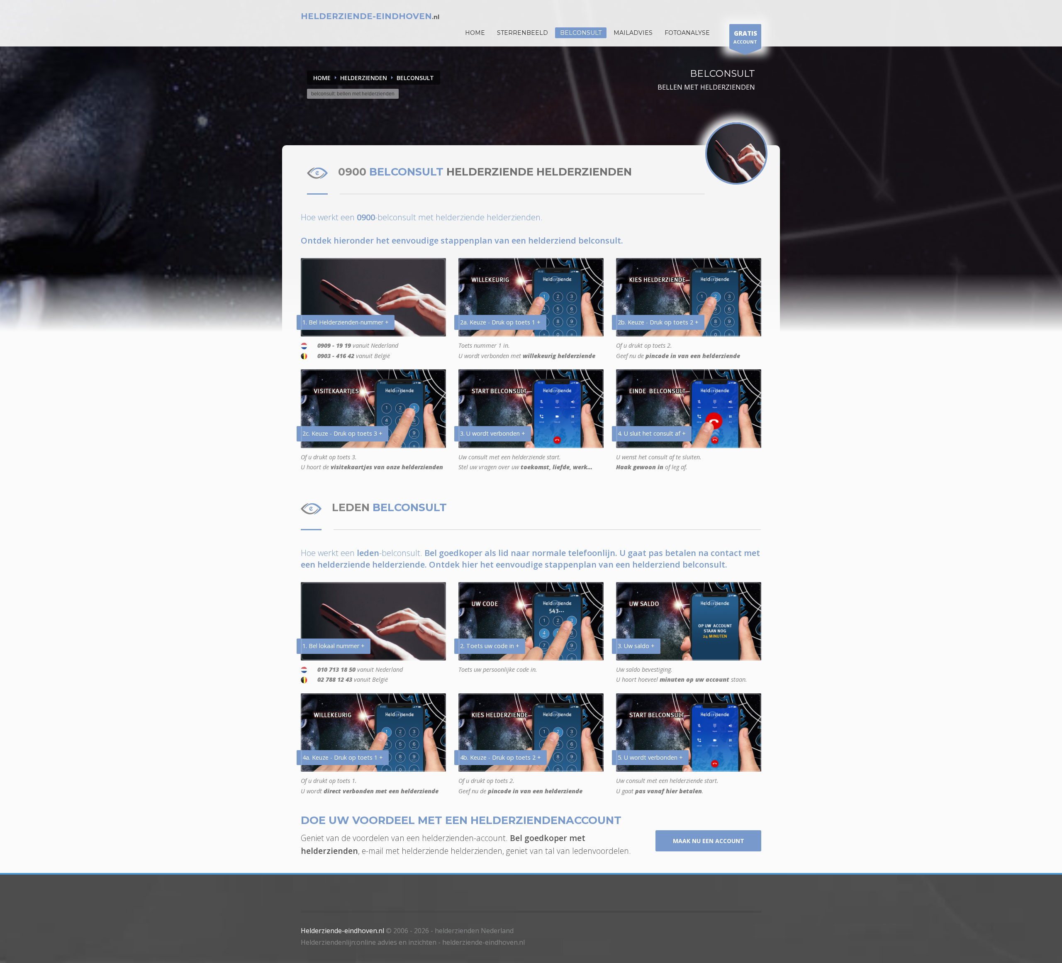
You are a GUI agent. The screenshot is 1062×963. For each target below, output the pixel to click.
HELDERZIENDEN (363, 78)
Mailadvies (633, 33)
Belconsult (581, 33)
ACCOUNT (745, 37)
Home (322, 78)
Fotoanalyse (687, 33)
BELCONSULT (415, 78)
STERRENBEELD (522, 33)
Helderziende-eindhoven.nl (342, 930)
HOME (475, 33)
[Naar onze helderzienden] (736, 153)
